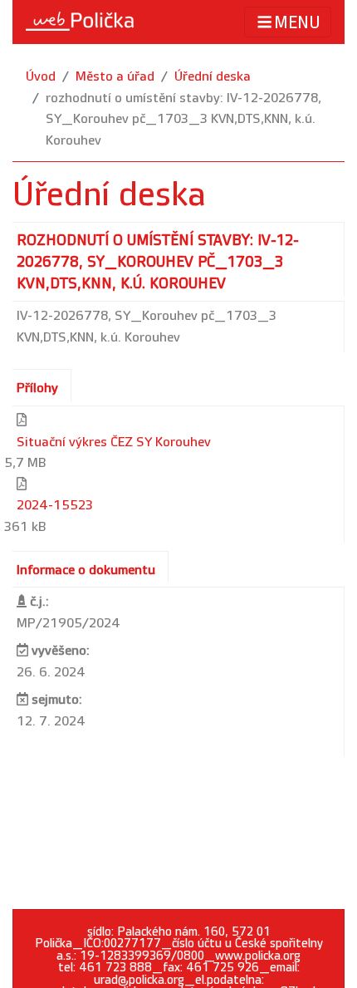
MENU (297, 23)
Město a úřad (115, 77)
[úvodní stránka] (80, 22)
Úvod (41, 77)
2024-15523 (55, 506)
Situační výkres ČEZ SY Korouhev (114, 442)
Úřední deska (212, 77)
